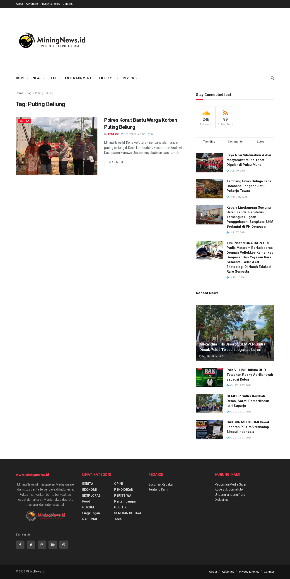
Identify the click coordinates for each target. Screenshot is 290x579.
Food (86, 501)
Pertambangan (125, 501)
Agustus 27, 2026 (212, 356)
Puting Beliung (44, 93)
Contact (68, 3)
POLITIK (120, 507)
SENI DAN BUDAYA (127, 513)
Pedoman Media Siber (230, 484)
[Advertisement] (191, 39)
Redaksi (113, 134)
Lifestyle (107, 78)
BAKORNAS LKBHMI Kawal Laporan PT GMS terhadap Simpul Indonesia (248, 427)
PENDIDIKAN (123, 489)
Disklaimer (222, 499)
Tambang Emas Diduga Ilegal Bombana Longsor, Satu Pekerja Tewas (249, 186)
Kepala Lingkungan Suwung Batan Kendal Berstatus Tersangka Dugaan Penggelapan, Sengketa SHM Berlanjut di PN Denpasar (250, 217)
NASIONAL (90, 519)
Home (20, 78)
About (19, 3)
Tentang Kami (158, 489)
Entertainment (78, 78)
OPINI (118, 484)
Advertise (32, 3)
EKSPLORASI (92, 495)
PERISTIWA (122, 495)
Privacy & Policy (50, 3)
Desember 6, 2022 (134, 134)
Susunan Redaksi (160, 484)
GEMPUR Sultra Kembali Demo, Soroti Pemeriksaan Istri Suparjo (248, 401)
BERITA (24, 120)
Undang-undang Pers (230, 494)
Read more (116, 162)
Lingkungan (91, 513)
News (37, 78)
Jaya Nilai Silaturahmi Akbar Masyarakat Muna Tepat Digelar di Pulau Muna (249, 160)
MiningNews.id (35, 571)
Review (128, 78)
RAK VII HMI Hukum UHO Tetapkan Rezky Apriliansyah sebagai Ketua (250, 374)
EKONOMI (89, 489)
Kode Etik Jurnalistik (229, 489)
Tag (29, 93)
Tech (53, 78)
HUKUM (88, 507)
